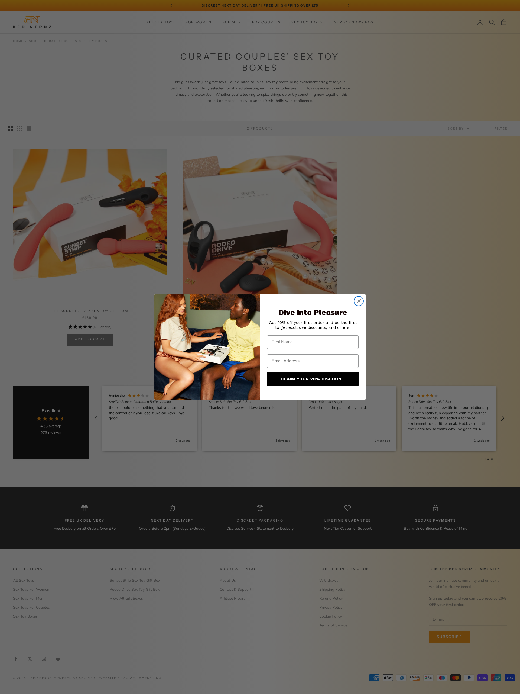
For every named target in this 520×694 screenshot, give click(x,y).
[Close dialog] (358, 301)
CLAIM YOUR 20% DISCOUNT (313, 378)
